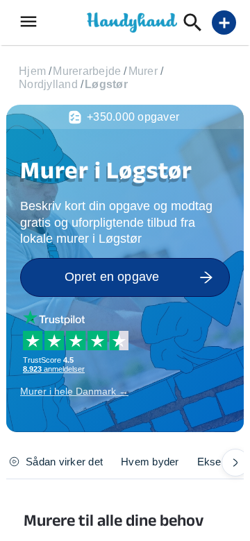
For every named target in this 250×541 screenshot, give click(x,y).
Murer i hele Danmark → (74, 391)
